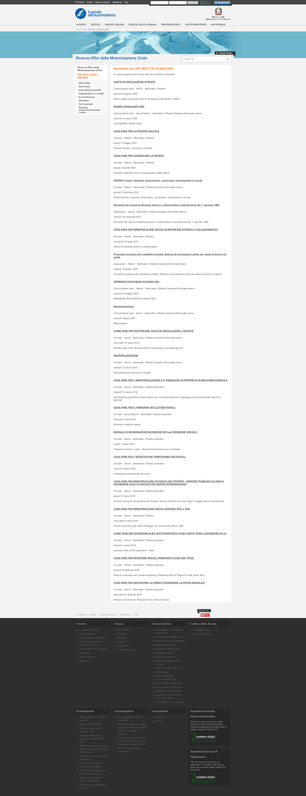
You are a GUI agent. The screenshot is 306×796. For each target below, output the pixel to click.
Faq (126, 2)
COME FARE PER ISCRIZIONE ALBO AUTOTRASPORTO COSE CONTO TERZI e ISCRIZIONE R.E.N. (170, 533)
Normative (84, 100)
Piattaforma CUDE (165, 653)
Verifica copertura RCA (167, 668)
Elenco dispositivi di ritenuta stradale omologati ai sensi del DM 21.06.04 (94, 749)
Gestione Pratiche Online (168, 649)
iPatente (160, 717)
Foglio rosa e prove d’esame (93, 638)
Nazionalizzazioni (124, 306)
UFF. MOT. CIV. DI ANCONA (87, 76)
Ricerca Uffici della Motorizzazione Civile (89, 69)
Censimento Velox (202, 634)
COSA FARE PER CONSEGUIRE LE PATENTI (139, 155)
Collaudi (121, 642)
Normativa (85, 661)
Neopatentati (162, 672)
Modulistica (85, 653)
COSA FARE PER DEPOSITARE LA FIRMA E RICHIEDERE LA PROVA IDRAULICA (159, 582)
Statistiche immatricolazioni (169, 691)
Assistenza (117, 2)
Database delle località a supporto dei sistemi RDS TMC (92, 739)
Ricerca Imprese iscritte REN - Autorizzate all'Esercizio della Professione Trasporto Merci (132, 741)
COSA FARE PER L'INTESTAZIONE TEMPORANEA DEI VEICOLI (150, 456)
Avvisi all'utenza (87, 97)
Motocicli (122, 634)
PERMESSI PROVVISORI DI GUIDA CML (137, 281)
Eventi (90, 2)
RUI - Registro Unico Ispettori (170, 702)
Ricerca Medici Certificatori (169, 687)
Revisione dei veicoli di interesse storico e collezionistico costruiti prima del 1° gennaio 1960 (167, 204)
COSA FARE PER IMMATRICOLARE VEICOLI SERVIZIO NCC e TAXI (152, 508)
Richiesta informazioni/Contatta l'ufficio (89, 110)
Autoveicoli (123, 630)
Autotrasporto (124, 711)
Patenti (81, 624)
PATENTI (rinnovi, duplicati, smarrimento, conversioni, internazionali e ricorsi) (158, 180)
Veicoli (119, 624)
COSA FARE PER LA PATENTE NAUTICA (137, 131)
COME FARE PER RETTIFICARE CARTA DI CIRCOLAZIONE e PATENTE (154, 330)
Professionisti (85, 711)
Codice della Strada (203, 624)
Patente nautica (87, 657)
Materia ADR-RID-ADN (91, 724)
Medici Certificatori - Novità (93, 649)
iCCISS (159, 721)
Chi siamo (79, 2)
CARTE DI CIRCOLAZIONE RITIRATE (135, 81)
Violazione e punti (202, 630)
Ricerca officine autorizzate (169, 683)
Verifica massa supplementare (170, 641)
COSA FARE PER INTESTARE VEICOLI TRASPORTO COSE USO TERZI (154, 557)
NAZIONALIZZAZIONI (126, 355)
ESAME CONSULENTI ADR (129, 106)
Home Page (84, 83)
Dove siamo (84, 86)
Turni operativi (86, 104)
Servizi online (81, 29)
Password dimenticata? (205, 3)
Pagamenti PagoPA (165, 645)
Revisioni (122, 638)
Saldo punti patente (165, 657)
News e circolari (102, 2)
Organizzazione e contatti (91, 93)
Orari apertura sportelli (90, 90)
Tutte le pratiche (88, 634)
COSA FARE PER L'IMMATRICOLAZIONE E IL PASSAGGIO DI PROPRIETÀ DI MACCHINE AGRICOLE (171, 380)
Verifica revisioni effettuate (169, 637)
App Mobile (160, 711)
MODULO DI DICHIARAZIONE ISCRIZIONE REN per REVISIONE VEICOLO (156, 432)
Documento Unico (127, 650)
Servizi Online (161, 624)
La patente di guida (89, 630)
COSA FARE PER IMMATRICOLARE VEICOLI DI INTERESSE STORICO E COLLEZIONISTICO (166, 229)
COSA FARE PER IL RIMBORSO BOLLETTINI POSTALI (145, 407)
